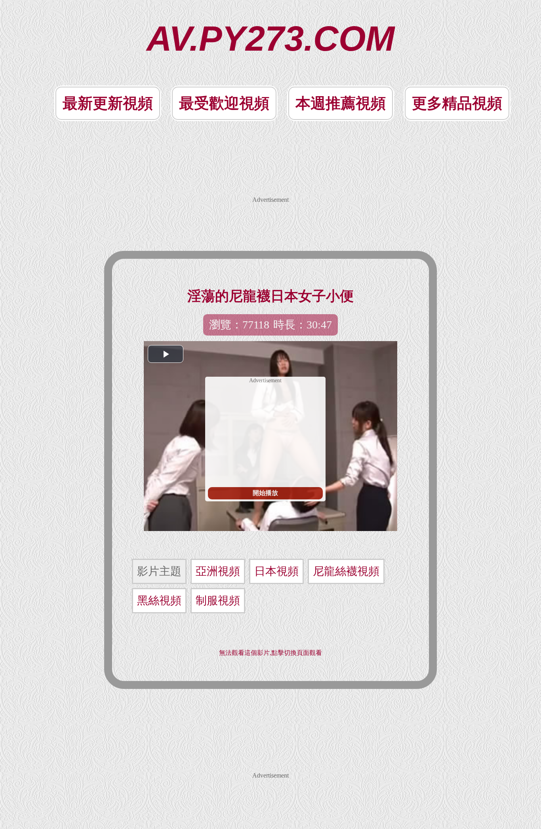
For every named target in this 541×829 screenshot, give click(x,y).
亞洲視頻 (218, 571)
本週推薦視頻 (340, 103)
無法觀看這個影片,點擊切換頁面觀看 (270, 652)
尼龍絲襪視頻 (346, 571)
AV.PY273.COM (270, 38)
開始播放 (265, 492)
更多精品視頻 (457, 103)
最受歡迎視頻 (224, 103)
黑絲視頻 (159, 600)
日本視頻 (276, 571)
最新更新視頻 (108, 103)
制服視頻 (218, 600)
